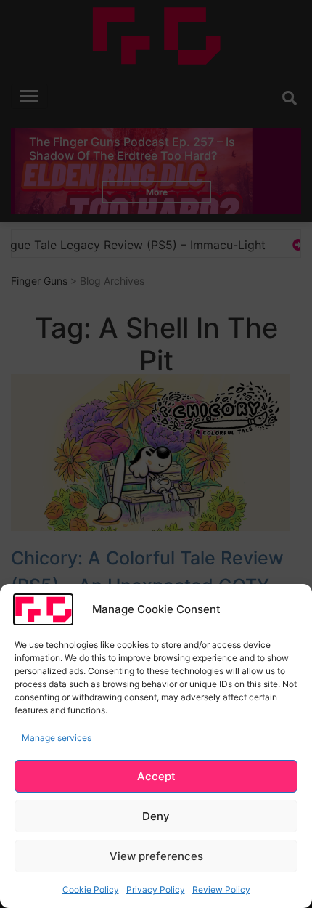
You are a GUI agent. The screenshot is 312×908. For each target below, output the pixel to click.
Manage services (56, 737)
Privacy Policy (155, 889)
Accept (156, 776)
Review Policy (221, 889)
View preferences (156, 856)
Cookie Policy (90, 889)
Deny (156, 816)
